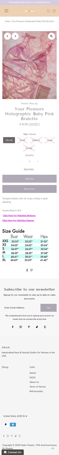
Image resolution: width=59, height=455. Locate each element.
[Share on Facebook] (27, 271)
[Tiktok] (37, 327)
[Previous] (7, 36)
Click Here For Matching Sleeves (18, 220)
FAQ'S (32, 377)
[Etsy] (45, 327)
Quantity (29, 155)
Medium (36, 140)
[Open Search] (48, 10)
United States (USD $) (14, 416)
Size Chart (29, 169)
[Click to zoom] (51, 36)
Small (22, 140)
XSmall (9, 140)
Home (7, 21)
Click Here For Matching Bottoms (19, 215)
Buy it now (29, 188)
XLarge (28, 148)
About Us (34, 382)
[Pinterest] (29, 327)
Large (49, 140)
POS (38, 445)
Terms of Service (38, 386)
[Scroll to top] (53, 449)
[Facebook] (12, 327)
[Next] (15, 36)
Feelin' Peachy (27, 445)
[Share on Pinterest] (31, 271)
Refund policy (36, 391)
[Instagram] (20, 327)
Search (33, 372)
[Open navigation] (9, 11)
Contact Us (13, 452)
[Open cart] (54, 11)
